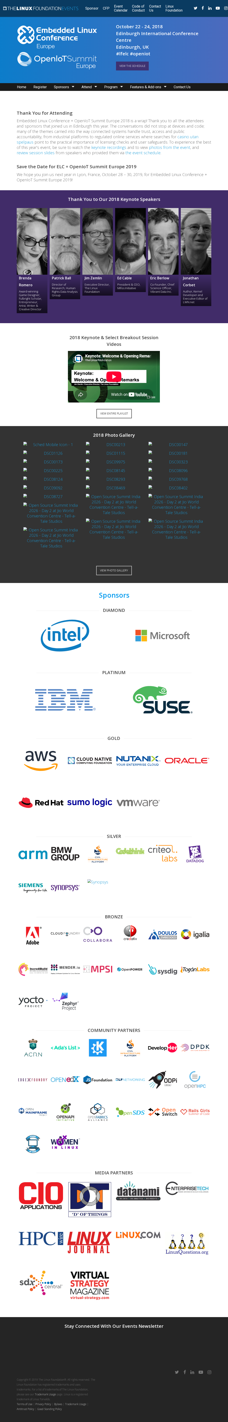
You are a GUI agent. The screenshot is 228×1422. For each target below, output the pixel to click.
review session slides (36, 152)
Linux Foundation (174, 8)
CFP (106, 8)
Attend (86, 87)
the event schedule (143, 152)
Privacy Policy (43, 1404)
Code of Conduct (138, 8)
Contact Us (155, 8)
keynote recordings (108, 147)
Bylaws (58, 1404)
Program (111, 87)
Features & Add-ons (145, 87)
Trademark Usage (45, 1394)
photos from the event (169, 147)
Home (21, 87)
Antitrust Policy (25, 1409)
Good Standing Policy (49, 1409)
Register (40, 87)
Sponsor (91, 8)
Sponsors (61, 87)
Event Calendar (121, 8)
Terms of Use (25, 1404)
